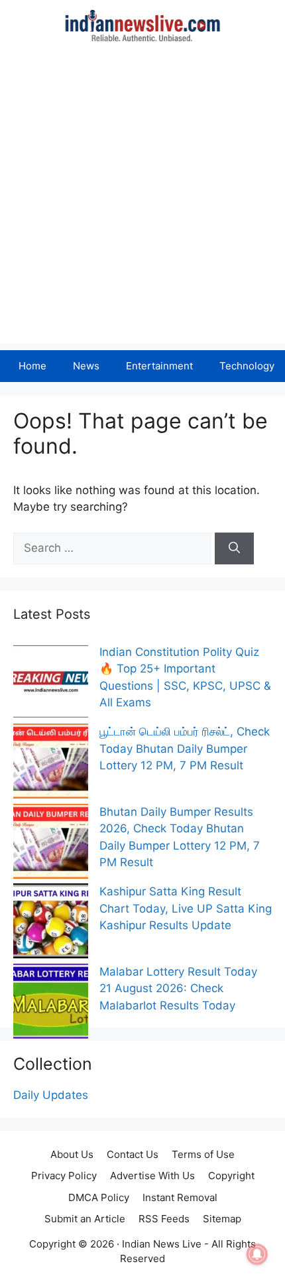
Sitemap (222, 1218)
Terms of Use (203, 1154)
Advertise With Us (152, 1175)
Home (32, 365)
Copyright (231, 1175)
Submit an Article (84, 1218)
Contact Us (132, 1154)
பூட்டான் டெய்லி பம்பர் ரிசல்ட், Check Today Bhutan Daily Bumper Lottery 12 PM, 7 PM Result (184, 748)
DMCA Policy (98, 1197)
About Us (71, 1154)
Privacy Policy (64, 1175)
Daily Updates (50, 1095)
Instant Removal (179, 1197)
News (86, 365)
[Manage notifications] (257, 1254)
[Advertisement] (142, 201)
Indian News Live (161, 1244)
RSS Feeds (164, 1218)
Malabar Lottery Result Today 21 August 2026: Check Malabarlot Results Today (178, 988)
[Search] (234, 548)
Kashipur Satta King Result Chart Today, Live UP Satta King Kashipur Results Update (185, 908)
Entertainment (159, 365)
